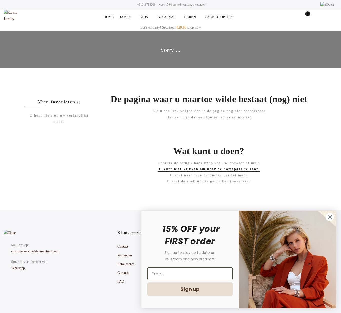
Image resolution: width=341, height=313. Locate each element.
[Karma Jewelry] (15, 17)
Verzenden (124, 255)
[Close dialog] (329, 217)
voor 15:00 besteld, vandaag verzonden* (183, 4)
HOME (109, 17)
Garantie (123, 273)
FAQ (120, 281)
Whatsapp (18, 268)
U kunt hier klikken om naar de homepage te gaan (209, 169)
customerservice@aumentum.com (35, 251)
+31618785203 (146, 4)
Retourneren (126, 264)
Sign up (190, 289)
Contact (122, 246)
